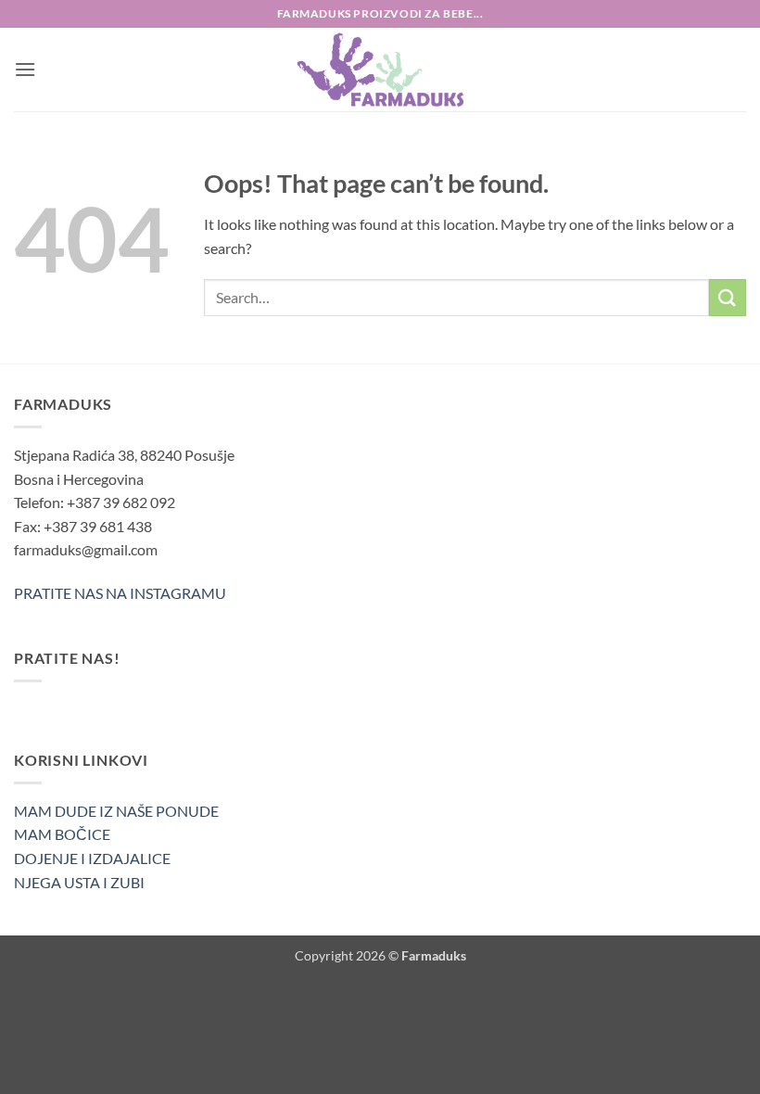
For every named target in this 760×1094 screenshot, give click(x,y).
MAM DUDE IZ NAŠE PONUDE (116, 811)
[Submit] (727, 297)
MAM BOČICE (62, 834)
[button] (25, 69)
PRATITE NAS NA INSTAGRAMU (120, 593)
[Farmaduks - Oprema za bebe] (380, 69)
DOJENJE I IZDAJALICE (92, 858)
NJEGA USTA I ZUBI (79, 882)
